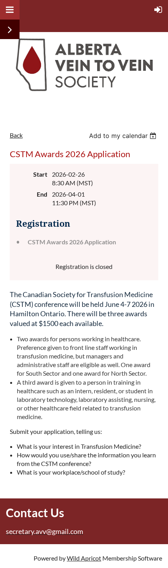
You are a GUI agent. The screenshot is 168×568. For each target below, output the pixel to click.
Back (16, 135)
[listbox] (123, 135)
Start (40, 174)
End (42, 194)
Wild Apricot (84, 558)
